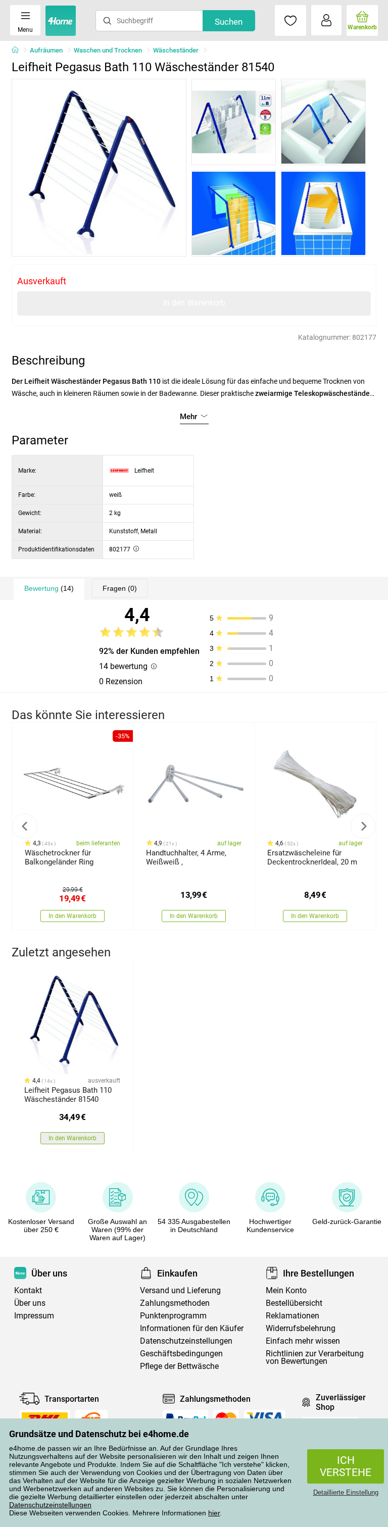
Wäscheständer (176, 50)
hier (214, 1513)
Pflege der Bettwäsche (179, 1366)
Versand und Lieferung (180, 1290)
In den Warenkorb (194, 303)
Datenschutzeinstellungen (50, 1505)
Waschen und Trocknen (108, 50)
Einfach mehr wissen (303, 1341)
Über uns (29, 1303)
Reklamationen (292, 1315)
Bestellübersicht (294, 1303)
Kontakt (28, 1290)
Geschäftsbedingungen (181, 1353)
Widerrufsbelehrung (300, 1328)
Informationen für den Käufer (192, 1328)
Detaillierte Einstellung (345, 1492)
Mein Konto (286, 1290)
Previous (24, 826)
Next (363, 826)
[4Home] (19, 50)
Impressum (34, 1315)
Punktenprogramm (173, 1315)
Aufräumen (46, 50)
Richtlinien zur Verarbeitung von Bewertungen (315, 1357)
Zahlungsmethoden (175, 1303)
